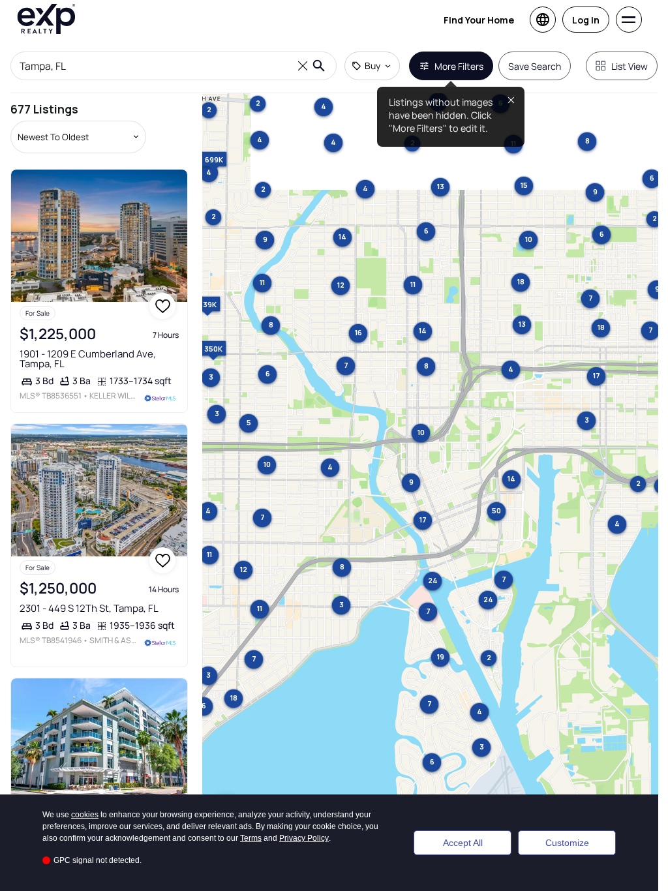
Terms (251, 838)
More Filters (458, 66)
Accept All (463, 843)
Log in (586, 20)
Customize (567, 843)
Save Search (534, 66)
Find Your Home (479, 20)
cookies (85, 814)
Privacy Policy (304, 838)
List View (629, 66)
